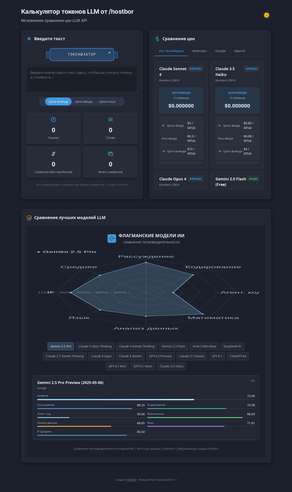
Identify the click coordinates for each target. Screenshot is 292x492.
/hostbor (132, 480)
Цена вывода (58, 101)
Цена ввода (83, 101)
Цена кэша (107, 101)
